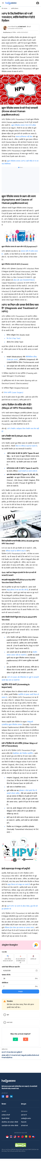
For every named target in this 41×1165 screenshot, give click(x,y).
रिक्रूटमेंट (23, 1122)
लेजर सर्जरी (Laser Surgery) (13, 392)
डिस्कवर (4, 1104)
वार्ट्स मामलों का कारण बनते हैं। (28, 471)
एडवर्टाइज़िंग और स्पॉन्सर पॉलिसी (10, 1125)
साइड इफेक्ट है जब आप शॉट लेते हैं (17, 590)
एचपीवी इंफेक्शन (14, 8)
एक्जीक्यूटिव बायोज (26, 1118)
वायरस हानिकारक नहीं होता (24, 136)
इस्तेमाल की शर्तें (6, 1115)
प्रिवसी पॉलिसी (5, 1118)
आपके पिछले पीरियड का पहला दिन (11, 967)
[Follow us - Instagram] (7, 1096)
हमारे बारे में (24, 1115)
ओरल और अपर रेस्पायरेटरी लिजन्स (24, 280)
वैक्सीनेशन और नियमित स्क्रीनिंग (23, 753)
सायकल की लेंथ (6, 975)
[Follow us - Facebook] (3, 1096)
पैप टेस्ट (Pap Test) (13, 338)
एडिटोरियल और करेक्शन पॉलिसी (10, 1122)
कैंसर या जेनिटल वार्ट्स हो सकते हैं (26, 446)
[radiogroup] (20, 959)
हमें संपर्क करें (24, 1125)
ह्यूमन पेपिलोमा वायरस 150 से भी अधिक (23, 125)
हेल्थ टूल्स (23, 1104)
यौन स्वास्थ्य (4, 8)
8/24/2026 (7, 970)
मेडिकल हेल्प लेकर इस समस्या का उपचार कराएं (19, 927)
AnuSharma (6, 32)
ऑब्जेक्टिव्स (5, 983)
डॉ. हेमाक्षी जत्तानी (22, 26)
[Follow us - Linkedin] (11, 1096)
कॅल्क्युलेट (20, 991)
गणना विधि (4, 952)
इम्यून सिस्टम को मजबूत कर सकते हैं (19, 884)
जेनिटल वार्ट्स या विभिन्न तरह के (16, 551)
